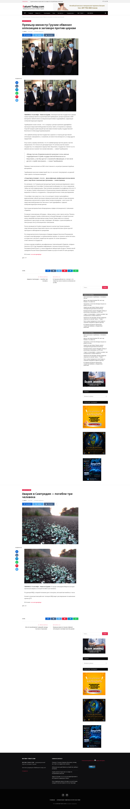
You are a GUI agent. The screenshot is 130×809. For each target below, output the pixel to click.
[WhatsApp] (16, 93)
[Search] (105, 13)
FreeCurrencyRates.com (88, 760)
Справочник (70, 13)
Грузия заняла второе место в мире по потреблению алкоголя (46, 1)
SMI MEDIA (90, 13)
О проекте (25, 771)
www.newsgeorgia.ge (35, 254)
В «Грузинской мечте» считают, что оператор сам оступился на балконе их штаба (64, 280)
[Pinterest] (16, 96)
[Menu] (25, 13)
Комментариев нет (39, 31)
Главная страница (26, 17)
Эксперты (60, 13)
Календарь (47, 13)
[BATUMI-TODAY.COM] (33, 7)
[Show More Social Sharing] (56, 35)
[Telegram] (16, 89)
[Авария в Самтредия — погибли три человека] (50, 525)
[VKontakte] (16, 86)
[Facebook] (16, 82)
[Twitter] (16, 100)
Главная (30, 13)
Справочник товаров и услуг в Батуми (68, 800)
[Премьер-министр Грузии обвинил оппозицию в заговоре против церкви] (50, 56)
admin (24, 31)
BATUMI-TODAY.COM (61, 803)
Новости (37, 13)
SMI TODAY (80, 13)
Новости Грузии (27, 21)
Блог (54, 13)
